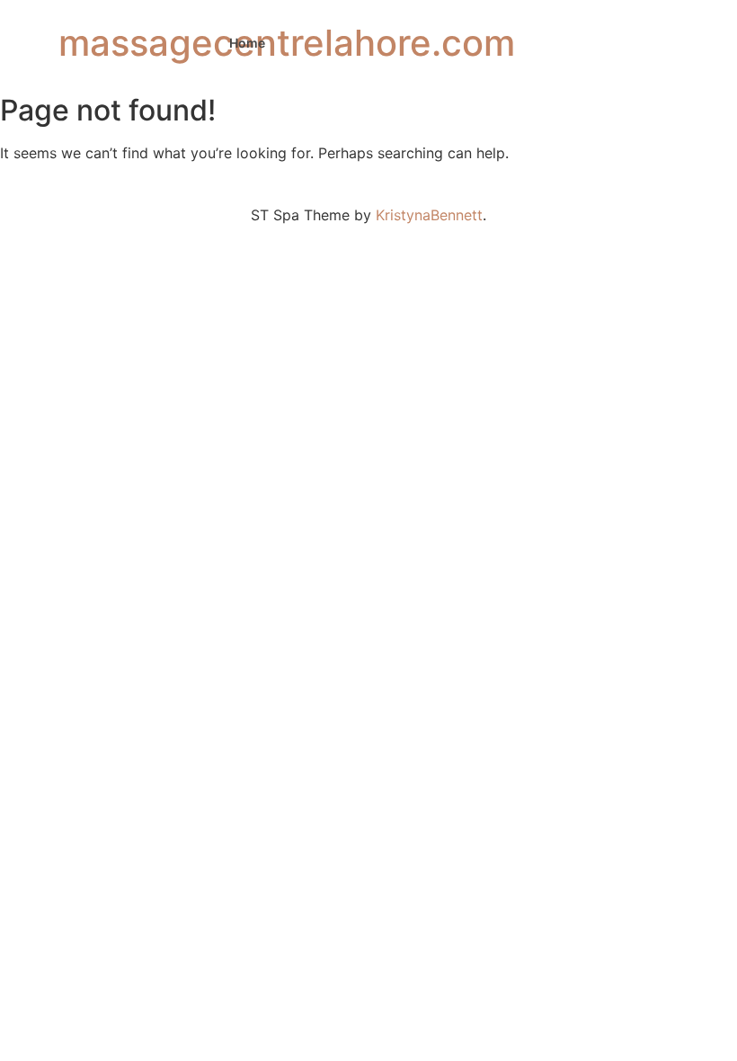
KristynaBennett (429, 215)
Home (247, 42)
